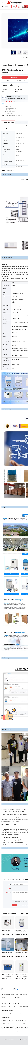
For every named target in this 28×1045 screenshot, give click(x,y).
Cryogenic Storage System (9, 1013)
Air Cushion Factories (21, 1020)
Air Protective (18, 992)
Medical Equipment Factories (9, 1024)
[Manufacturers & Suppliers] (14, 2)
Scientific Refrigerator (8, 1027)
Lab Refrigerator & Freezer (7, 994)
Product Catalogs (22, 989)
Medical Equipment (18, 10)
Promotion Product (5, 992)
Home (2, 10)
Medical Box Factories (8, 1020)
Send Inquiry (14, 77)
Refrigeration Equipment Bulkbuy (10, 1031)
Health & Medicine (9, 10)
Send (14, 905)
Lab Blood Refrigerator (21, 1027)
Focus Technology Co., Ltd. (18, 1039)
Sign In (3, 115)
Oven (2, 997)
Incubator (17, 997)
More (2, 1034)
